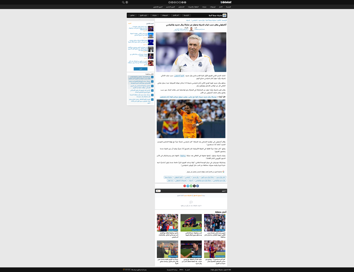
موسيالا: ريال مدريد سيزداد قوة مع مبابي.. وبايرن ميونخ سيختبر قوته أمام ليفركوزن (188, 97)
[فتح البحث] (123, 2)
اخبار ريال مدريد (220, 177)
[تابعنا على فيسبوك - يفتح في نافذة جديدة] (170, 2)
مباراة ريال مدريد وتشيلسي (203, 180)
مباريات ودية (168, 177)
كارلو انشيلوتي (179, 177)
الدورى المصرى (170, 7)
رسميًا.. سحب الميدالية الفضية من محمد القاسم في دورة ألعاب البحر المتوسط (139, 82)
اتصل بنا (187, 270)
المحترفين (181, 7)
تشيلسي (187, 177)
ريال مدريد (196, 177)
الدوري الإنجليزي (157, 7)
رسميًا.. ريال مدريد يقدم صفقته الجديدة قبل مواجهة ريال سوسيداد (140, 95)
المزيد (129, 23)
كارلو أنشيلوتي (179, 75)
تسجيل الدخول (197, 195)
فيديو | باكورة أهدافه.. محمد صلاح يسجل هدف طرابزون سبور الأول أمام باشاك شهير (139, 101)
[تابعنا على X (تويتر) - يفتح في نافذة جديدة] (180, 2)
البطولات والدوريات (193, 7)
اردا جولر (170, 180)
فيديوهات (212, 7)
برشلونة (183, 155)
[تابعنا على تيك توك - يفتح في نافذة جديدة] (177, 2)
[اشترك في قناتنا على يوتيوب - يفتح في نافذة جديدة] (175, 2)
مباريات (204, 7)
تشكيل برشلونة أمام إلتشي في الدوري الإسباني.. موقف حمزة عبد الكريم (140, 86)
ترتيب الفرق (143, 15)
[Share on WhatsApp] (191, 186)
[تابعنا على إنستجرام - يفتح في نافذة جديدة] (172, 2)
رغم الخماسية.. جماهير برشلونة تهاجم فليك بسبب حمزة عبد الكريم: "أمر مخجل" (139, 77)
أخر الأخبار (176, 15)
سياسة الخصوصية (172, 270)
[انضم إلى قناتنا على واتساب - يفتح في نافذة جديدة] (182, 2)
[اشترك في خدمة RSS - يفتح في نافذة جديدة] (185, 2)
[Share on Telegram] (187, 186)
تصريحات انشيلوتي (181, 180)
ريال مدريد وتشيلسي (219, 180)
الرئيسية (228, 7)
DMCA (181, 270)
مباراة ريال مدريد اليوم (207, 177)
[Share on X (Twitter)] (194, 186)
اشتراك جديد (188, 195)
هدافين (132, 15)
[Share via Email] (184, 186)
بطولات (212, 270)
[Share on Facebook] (197, 186)
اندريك (191, 180)
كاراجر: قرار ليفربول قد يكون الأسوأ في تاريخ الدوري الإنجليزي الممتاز (140, 91)
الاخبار (220, 7)
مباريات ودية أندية (220, 230)
